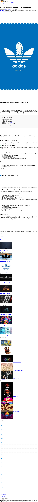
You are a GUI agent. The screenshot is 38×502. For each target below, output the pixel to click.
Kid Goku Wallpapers (4, 354)
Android (2, 236)
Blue (1, 434)
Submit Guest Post (3, 3)
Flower (1, 450)
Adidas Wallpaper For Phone (5, 261)
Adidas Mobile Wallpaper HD (5, 335)
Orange (1, 475)
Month (1, 467)
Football (3, 346)
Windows (2, 490)
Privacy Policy (10, 499)
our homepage (10, 113)
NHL (1, 474)
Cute (1, 442)
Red (1, 482)
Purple (1, 479)
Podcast (1, 478)
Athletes (1, 429)
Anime (1, 426)
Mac (1, 463)
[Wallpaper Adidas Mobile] (6, 302)
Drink (1, 446)
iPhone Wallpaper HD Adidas (5, 250)
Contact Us (2, 493)
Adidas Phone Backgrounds (5, 293)
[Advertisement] (19, 17)
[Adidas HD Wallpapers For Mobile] (6, 270)
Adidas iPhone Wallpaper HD (5, 314)
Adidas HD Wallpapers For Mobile (6, 272)
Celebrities (3, 379)
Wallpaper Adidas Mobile (5, 303)
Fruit (1, 454)
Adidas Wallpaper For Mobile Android (7, 282)
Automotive (2, 430)
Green (1, 458)
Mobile (1, 466)
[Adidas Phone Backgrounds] (6, 291)
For (1, 237)
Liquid (1, 462)
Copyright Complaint (3, 494)
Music (1, 470)
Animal (1, 425)
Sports (1, 486)
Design (1, 445)
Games (1, 455)
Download (1, 239)
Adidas (2, 235)
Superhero (2, 487)
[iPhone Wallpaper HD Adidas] (6, 249)
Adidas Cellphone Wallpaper (5, 325)
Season (1, 483)
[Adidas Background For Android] (19, 56)
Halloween (2, 459)
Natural (1, 471)
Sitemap (2, 495)
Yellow (1, 491)
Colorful (2, 438)
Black (1, 433)
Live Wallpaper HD (11, 2)
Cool (1, 441)
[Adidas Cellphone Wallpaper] (6, 323)
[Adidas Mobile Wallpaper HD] (6, 334)
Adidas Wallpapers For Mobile (8, 9)
